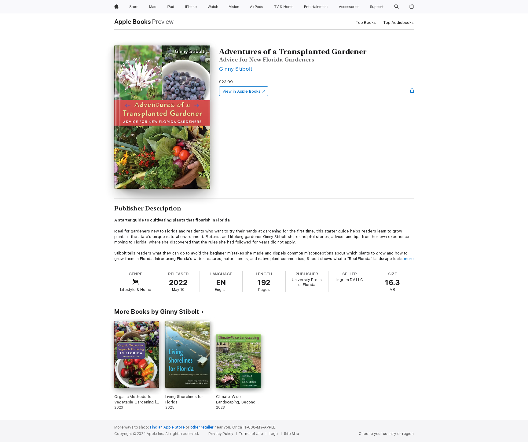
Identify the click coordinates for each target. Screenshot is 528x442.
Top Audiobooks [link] (398, 22)
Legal (273, 434)
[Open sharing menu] (412, 91)
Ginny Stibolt (235, 68)
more (409, 258)
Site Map (291, 434)
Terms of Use (251, 434)
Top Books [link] (366, 22)
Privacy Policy (220, 434)
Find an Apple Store (167, 427)
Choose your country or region (386, 434)
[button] (396, 6)
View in (241, 91)
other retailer (202, 427)
